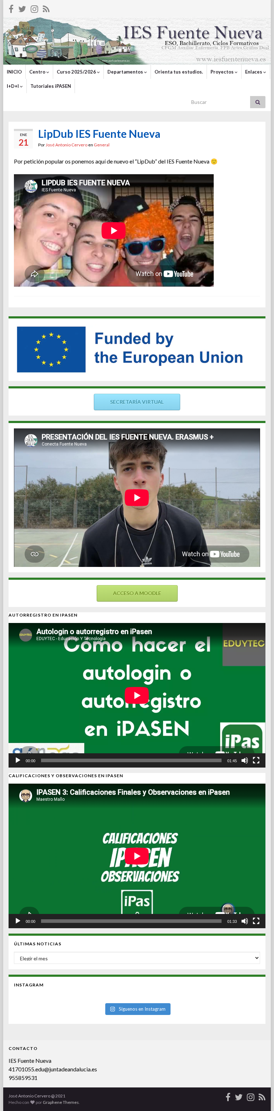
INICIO (14, 72)
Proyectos (222, 72)
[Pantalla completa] (256, 760)
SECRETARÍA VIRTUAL (137, 402)
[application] (137, 695)
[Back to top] (258, 1095)
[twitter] (22, 7)
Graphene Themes (61, 1102)
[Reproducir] (17, 760)
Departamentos (125, 72)
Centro (37, 72)
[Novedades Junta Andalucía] (46, 7)
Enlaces (254, 72)
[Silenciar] (244, 760)
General (102, 144)
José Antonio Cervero (66, 144)
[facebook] (11, 7)
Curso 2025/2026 (77, 72)
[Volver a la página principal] (137, 41)
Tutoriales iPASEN (50, 86)
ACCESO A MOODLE (137, 593)
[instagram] (34, 7)
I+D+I (13, 86)
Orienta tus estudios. (178, 72)
